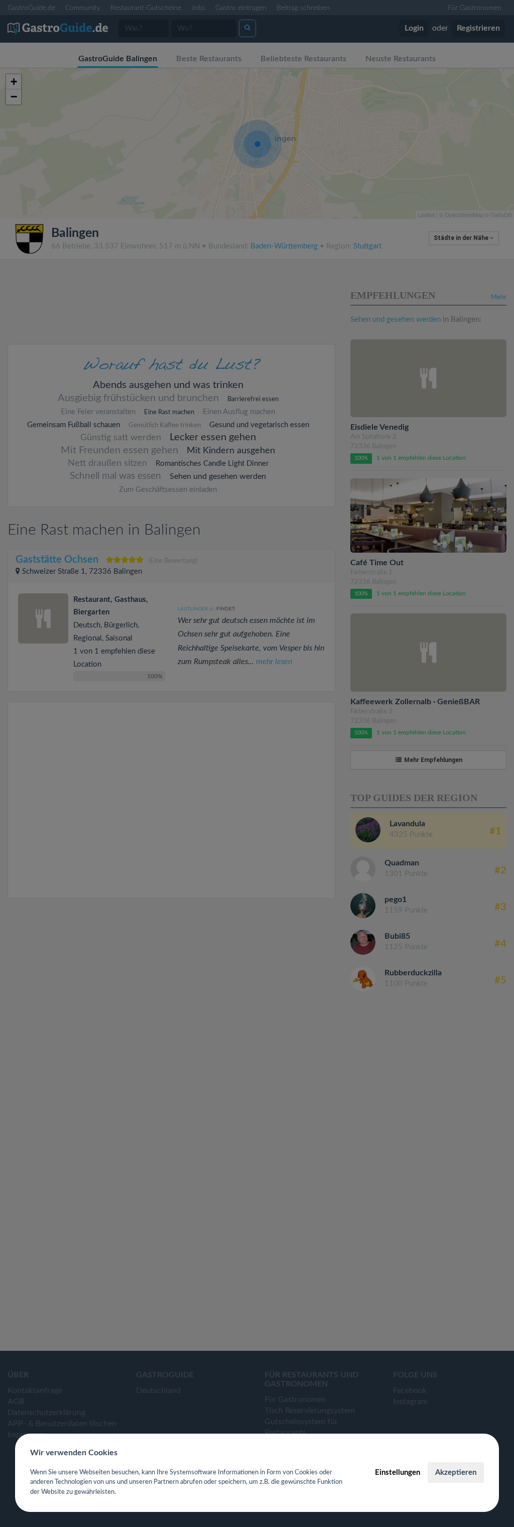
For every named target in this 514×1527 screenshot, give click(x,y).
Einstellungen (397, 1472)
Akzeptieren (455, 1472)
